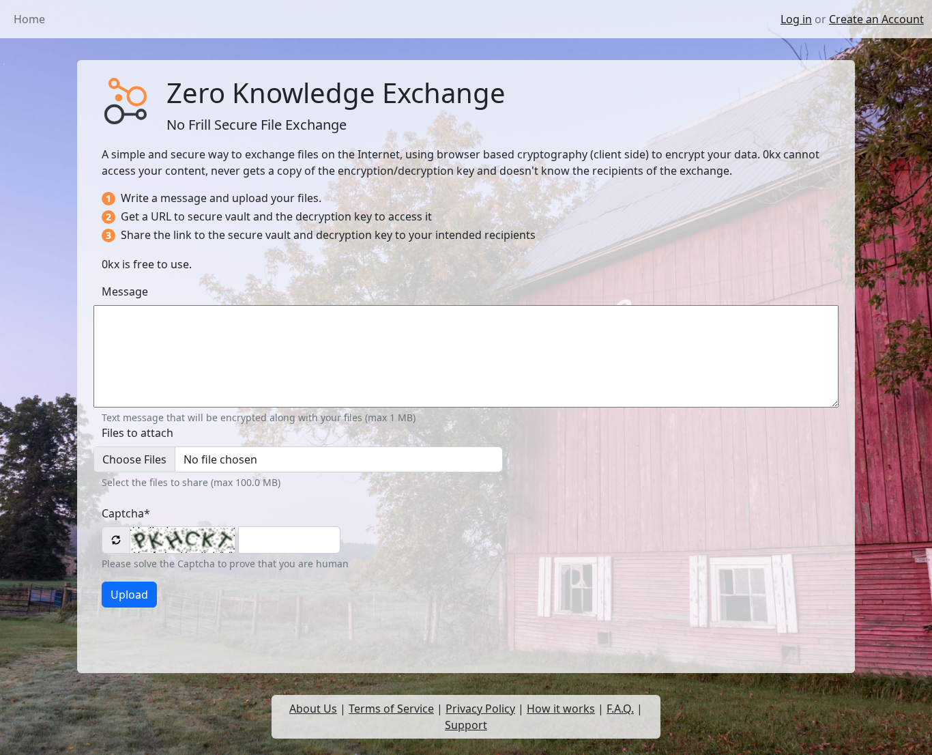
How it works (561, 708)
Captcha (126, 513)
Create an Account (876, 19)
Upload (129, 594)
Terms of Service (391, 708)
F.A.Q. (620, 708)
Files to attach (137, 432)
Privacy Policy (480, 708)
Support (466, 724)
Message (125, 291)
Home (29, 19)
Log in (796, 19)
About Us (313, 708)
